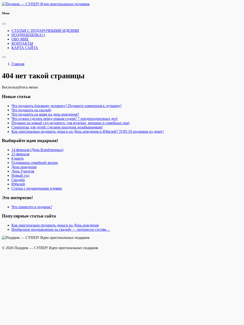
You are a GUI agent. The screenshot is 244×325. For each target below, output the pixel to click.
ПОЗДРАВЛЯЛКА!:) (28, 35)
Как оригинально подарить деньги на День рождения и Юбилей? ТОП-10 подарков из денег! (87, 131)
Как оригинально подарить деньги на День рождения (55, 225)
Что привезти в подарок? (31, 207)
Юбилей (18, 184)
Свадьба (18, 180)
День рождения (23, 167)
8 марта (17, 158)
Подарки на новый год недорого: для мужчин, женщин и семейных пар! (70, 123)
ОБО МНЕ (20, 39)
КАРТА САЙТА (24, 48)
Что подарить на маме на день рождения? (45, 114)
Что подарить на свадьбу (31, 110)
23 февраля (20, 154)
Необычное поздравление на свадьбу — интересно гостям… (60, 229)
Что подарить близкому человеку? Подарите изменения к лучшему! (66, 106)
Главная (17, 64)
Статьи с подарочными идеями (36, 188)
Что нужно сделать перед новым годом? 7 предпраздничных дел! (64, 119)
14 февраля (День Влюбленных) (37, 150)
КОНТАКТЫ (22, 43)
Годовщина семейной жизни (34, 163)
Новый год (20, 175)
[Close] (4, 24)
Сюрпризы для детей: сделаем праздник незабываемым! (57, 127)
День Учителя (22, 171)
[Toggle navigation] (4, 57)
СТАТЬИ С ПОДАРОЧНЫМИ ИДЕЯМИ (45, 31)
